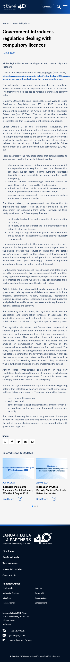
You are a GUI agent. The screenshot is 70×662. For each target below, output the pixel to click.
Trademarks (8, 588)
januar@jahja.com (17, 635)
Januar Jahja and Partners (20, 640)
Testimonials (10, 563)
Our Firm (8, 550)
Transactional (9, 602)
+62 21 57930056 (17, 630)
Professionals (11, 557)
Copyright (39, 593)
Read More (8, 498)
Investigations (41, 598)
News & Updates (21, 23)
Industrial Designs (11, 593)
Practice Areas (11, 583)
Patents (38, 588)
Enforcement (41, 602)
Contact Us (47, 6)
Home (6, 23)
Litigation (7, 598)
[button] (32, 506)
